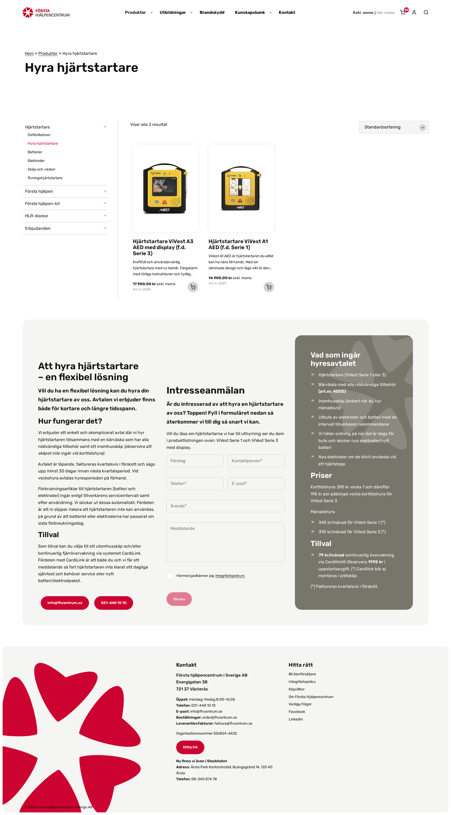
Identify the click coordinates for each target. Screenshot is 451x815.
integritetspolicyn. (230, 576)
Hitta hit (190, 747)
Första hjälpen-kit (42, 203)
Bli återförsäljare (302, 674)
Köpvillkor (297, 689)
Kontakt (287, 12)
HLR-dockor (36, 215)
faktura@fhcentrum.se (233, 723)
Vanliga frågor (300, 704)
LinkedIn (296, 719)
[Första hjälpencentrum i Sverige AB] (45, 14)
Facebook (297, 712)
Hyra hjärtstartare (43, 143)
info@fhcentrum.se (65, 603)
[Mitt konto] (412, 13)
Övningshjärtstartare (45, 178)
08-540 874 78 (204, 779)
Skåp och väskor (41, 169)
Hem (29, 53)
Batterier (35, 152)
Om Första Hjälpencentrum (311, 697)
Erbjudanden (38, 228)
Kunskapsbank (250, 12)
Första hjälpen (39, 191)
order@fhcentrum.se (219, 717)
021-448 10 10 (113, 603)
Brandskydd (212, 12)
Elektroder (36, 161)
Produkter (135, 12)
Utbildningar (173, 12)
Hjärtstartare (37, 127)
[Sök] (423, 12)
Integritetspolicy (302, 681)
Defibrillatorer (39, 135)
